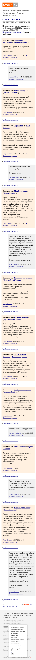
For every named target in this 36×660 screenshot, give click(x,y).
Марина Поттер (21, 42)
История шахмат (21, 317)
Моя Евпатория (20, 191)
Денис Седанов (14, 177)
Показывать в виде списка (12, 32)
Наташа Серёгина (19, 357)
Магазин (12, 13)
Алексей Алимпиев (11, 93)
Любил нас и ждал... (22, 390)
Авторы (6, 10)
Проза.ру (14, 617)
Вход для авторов (9, 15)
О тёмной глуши (21, 90)
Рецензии (26, 10)
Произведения (15, 10)
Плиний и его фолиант (23, 278)
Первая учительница (22, 508)
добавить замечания (10, 63)
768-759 (8, 607)
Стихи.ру (7, 617)
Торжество (18, 126)
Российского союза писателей (21, 657)
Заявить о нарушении (10, 57)
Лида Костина (11, 19)
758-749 (14, 607)
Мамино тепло (20, 447)
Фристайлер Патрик (12, 280)
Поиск (5, 13)
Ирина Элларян (10, 193)
